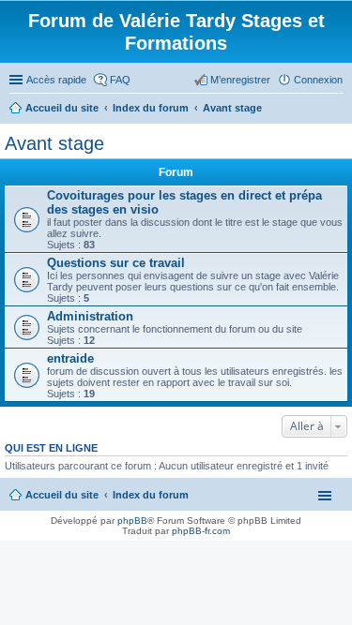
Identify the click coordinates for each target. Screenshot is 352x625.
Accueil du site (62, 494)
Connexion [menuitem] (318, 79)
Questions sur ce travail (116, 263)
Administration (90, 316)
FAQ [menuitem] (120, 79)
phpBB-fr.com (201, 531)
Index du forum (151, 494)
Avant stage (54, 143)
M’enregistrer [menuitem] (240, 79)
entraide (70, 358)
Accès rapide (56, 79)
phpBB (132, 520)
